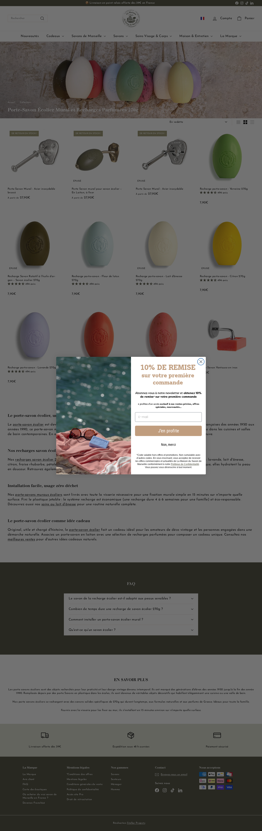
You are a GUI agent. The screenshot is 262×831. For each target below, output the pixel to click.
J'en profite (168, 431)
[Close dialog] (201, 361)
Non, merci (168, 445)
